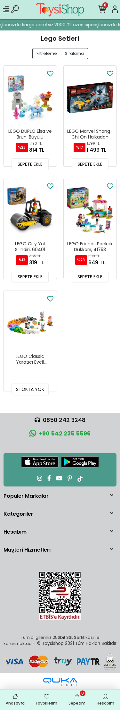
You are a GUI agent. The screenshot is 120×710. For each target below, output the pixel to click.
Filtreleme (46, 53)
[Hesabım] (115, 9)
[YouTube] (59, 478)
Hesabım (15, 532)
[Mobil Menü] (6, 9)
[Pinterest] (70, 478)
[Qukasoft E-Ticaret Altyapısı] (60, 682)
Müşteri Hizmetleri (27, 550)
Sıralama (74, 53)
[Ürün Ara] (15, 9)
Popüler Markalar (26, 496)
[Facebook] (49, 478)
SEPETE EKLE (30, 164)
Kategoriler (18, 514)
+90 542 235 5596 (65, 433)
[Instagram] (39, 478)
